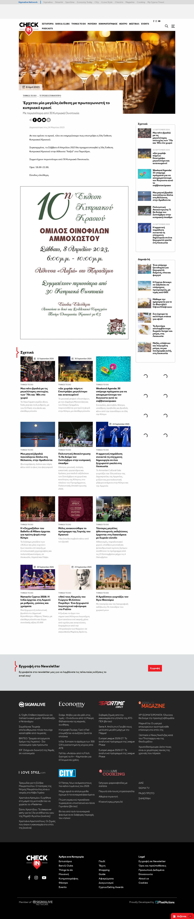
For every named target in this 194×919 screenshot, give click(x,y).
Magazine (130, 2)
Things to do (26, 384)
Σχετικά (27, 352)
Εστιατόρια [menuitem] (48, 24)
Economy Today (84, 2)
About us (144, 878)
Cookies (143, 882)
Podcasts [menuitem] (47, 28)
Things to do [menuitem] (78, 24)
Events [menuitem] (145, 24)
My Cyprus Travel (156, 2)
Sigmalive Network (27, 2)
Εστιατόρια (65, 861)
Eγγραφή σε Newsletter (152, 861)
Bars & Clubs (66, 865)
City (97, 2)
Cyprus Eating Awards (111, 887)
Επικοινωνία (146, 874)
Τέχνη (102, 865)
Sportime (69, 2)
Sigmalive (48, 2)
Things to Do (30, 95)
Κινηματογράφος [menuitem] (108, 24)
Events (63, 887)
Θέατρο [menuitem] (123, 24)
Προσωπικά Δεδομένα (151, 869)
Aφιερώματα (106, 878)
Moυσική (64, 874)
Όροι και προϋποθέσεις (152, 865)
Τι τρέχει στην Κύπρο (50, 95)
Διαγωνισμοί (106, 882)
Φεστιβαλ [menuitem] (134, 24)
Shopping (104, 869)
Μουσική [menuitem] (92, 24)
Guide (102, 874)
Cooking (141, 2)
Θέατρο (63, 882)
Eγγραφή (155, 668)
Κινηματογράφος (68, 878)
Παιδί (102, 861)
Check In (119, 2)
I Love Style (106, 2)
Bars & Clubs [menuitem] (62, 24)
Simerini (59, 2)
